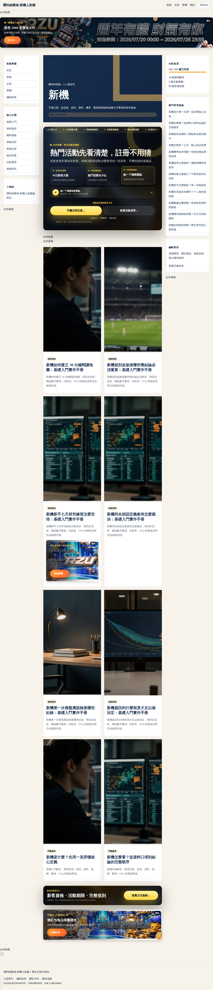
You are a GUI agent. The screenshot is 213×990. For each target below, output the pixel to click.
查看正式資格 (141, 895)
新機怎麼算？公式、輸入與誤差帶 (187, 145)
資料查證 (12, 128)
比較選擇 (12, 162)
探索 (169, 5)
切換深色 (204, 5)
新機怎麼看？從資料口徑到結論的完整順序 (187, 125)
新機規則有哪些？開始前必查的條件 (187, 136)
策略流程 (12, 142)
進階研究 (12, 168)
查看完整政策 (176, 266)
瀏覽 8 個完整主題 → (59, 114)
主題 (176, 5)
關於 (192, 5)
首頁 (9, 70)
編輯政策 (12, 97)
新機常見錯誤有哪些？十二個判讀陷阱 (187, 194)
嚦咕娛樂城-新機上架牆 (19, 5)
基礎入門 (12, 121)
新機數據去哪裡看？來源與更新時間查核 (187, 205)
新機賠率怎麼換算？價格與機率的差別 (187, 165)
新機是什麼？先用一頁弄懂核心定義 (187, 114)
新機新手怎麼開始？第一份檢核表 (187, 185)
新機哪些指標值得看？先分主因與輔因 (187, 216)
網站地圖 (47, 978)
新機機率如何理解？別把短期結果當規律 (187, 154)
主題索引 (9, 978)
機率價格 (12, 135)
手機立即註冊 (76, 210)
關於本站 (34, 978)
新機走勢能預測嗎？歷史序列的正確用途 (187, 227)
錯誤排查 (12, 155)
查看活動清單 (129, 210)
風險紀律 (12, 148)
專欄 (184, 5)
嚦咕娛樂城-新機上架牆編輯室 (21, 195)
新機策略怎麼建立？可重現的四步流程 (187, 176)
